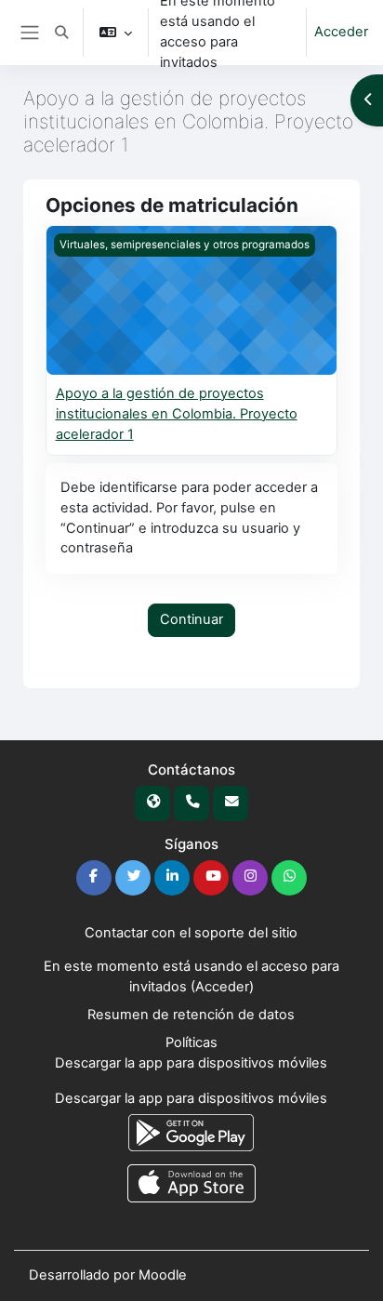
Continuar (191, 619)
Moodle (163, 1275)
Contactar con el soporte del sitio (191, 932)
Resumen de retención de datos (191, 1014)
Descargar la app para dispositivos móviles (191, 1063)
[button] (61, 32)
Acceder (341, 31)
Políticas (191, 1042)
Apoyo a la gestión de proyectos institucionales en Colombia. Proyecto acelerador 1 (176, 414)
